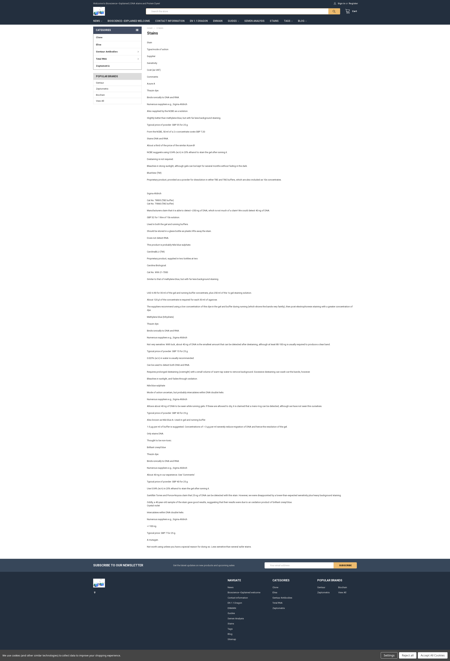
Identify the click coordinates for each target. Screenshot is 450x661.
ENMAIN (218, 21)
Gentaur (100, 82)
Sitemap (232, 639)
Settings (389, 655)
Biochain (100, 95)
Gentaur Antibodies (107, 51)
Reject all (408, 655)
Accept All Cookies (433, 655)
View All (100, 101)
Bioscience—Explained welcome (129, 21)
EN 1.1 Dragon (199, 21)
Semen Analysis (254, 21)
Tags (287, 21)
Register (353, 3)
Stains (274, 21)
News (96, 21)
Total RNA (101, 59)
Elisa (98, 44)
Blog (301, 21)
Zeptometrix (103, 66)
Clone (99, 37)
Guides (232, 21)
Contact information (170, 21)
